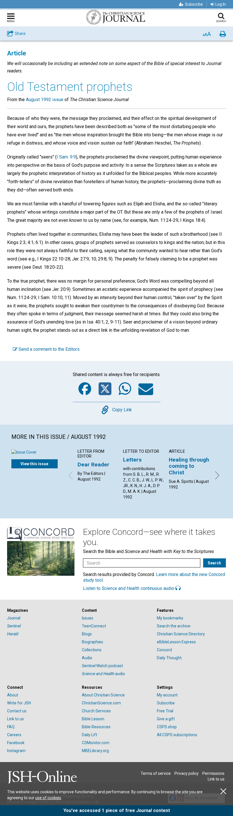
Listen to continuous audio (129, 588)
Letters (132, 459)
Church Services (96, 711)
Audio (87, 658)
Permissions (213, 773)
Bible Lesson (93, 719)
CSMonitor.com (95, 742)
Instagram (16, 750)
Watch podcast (102, 665)
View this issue (34, 464)
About (12, 695)
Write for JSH (19, 703)
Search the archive (173, 626)
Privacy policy (186, 773)
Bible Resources (96, 727)
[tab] (41, 610)
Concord (164, 650)
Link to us (15, 719)
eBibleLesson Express (176, 642)
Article (16, 53)
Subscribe (194, 4)
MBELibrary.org (95, 750)
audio (103, 673)
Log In (220, 4)
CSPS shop (167, 727)
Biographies (92, 642)
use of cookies (48, 798)
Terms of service (156, 773)
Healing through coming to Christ (189, 466)
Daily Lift (89, 734)
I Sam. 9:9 (66, 157)
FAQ (10, 727)
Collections (91, 650)
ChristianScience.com (101, 703)
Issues (87, 618)
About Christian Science (103, 695)
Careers (14, 734)
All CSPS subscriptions (177, 734)
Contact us (16, 711)
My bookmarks (170, 618)
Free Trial (165, 711)
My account (167, 695)
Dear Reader (93, 464)
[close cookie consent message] (223, 791)
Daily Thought (169, 658)
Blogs (87, 634)
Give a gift (166, 719)
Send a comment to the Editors (48, 349)
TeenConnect (94, 626)
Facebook (15, 742)
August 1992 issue (44, 99)
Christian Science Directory (181, 634)
